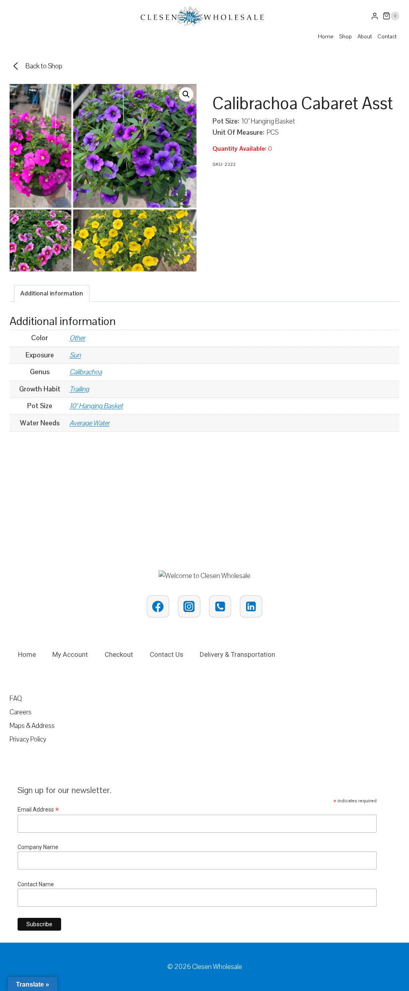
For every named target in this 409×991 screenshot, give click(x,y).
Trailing (79, 389)
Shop (345, 36)
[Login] (375, 16)
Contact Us (166, 654)
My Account (70, 654)
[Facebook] (158, 606)
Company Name (38, 847)
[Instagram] (189, 606)
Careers (21, 712)
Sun (75, 355)
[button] (186, 94)
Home (326, 36)
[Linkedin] (251, 606)
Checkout (119, 654)
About (364, 36)
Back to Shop (44, 66)
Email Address (38, 810)
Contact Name (36, 884)
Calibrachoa (85, 371)
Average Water (89, 423)
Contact (387, 36)
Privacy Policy (28, 739)
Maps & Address (32, 725)
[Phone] (220, 606)
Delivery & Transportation (237, 654)
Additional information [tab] (51, 293)
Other (77, 337)
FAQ (16, 698)
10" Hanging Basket (96, 405)
